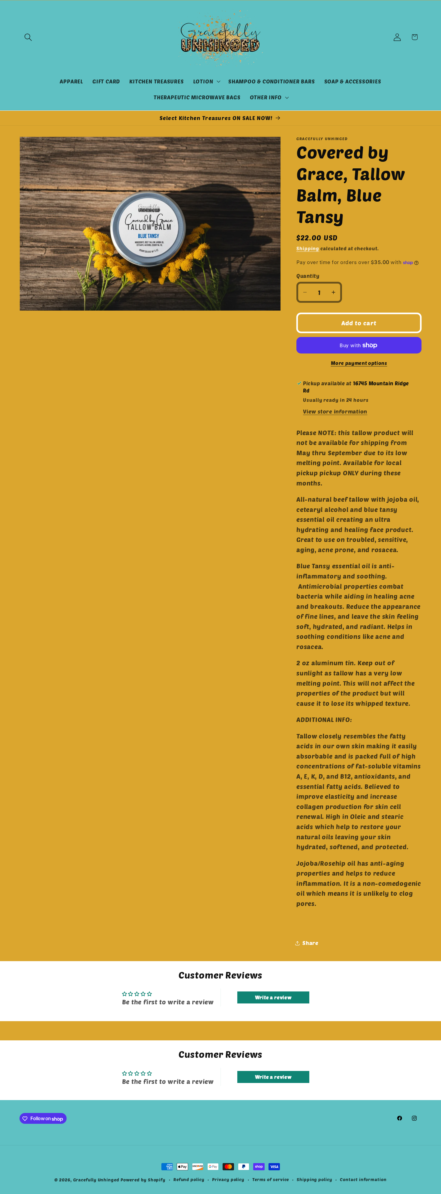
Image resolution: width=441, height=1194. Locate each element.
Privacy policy (228, 1179)
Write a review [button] (273, 997)
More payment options (359, 363)
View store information (335, 411)
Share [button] (310, 943)
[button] (28, 37)
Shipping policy (314, 1179)
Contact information (363, 1179)
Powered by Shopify (143, 1179)
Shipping (307, 248)
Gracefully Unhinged (96, 1179)
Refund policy (189, 1179)
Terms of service (270, 1179)
